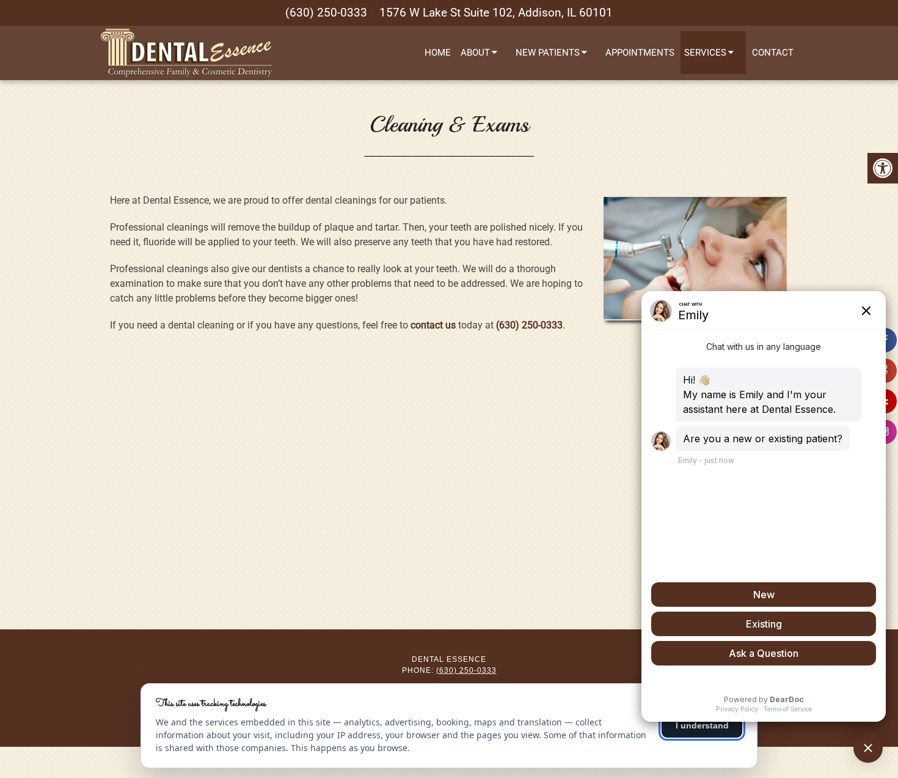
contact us (433, 325)
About (475, 52)
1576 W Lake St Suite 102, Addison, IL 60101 (496, 13)
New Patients (548, 52)
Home (438, 52)
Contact (773, 52)
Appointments (639, 52)
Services (705, 52)
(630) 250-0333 (326, 13)
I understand (702, 725)
